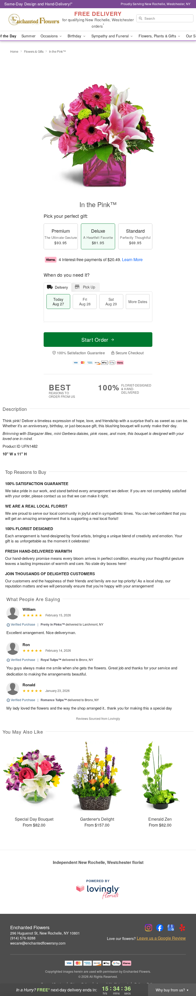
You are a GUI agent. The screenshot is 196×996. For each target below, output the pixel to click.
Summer (28, 35)
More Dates (137, 301)
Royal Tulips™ (51, 659)
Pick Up (89, 287)
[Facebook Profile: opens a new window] (159, 927)
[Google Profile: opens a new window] (171, 927)
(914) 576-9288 (22, 937)
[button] (182, 974)
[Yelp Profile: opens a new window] (182, 927)
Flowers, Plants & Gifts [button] (158, 35)
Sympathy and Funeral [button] (110, 35)
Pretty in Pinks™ (53, 624)
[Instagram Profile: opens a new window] (148, 927)
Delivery (61, 287)
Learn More (132, 259)
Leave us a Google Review (161, 938)
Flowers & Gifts (34, 51)
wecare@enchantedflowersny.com (38, 943)
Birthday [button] (75, 35)
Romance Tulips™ (54, 700)
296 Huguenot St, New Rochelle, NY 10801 (45, 933)
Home (14, 51)
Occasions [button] (50, 35)
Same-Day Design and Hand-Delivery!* (38, 3)
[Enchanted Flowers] (34, 19)
